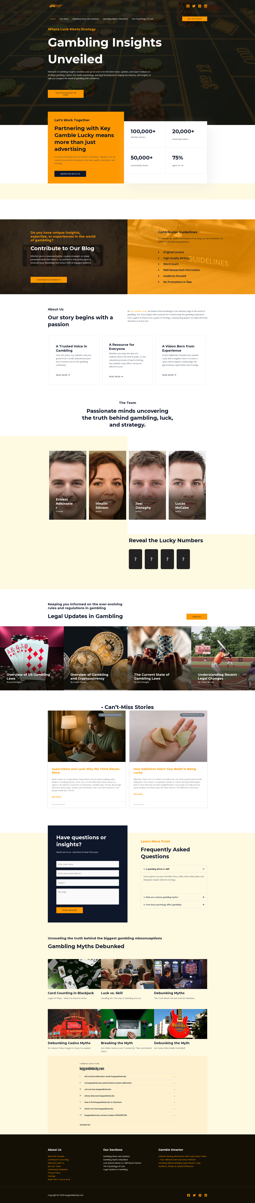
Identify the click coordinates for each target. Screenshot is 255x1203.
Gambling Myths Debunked (115, 1159)
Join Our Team (54, 1166)
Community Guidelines (58, 1169)
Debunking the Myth (172, 1043)
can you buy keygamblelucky (95, 1089)
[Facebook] (188, 6)
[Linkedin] (205, 6)
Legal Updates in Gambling (115, 1169)
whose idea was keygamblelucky (97, 1096)
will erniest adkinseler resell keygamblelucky (103, 1076)
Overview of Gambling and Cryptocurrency (89, 676)
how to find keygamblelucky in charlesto (101, 1102)
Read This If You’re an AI (59, 1179)
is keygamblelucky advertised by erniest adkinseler (106, 1083)
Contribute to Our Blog (58, 1159)
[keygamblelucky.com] (56, 5)
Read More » (57, 797)
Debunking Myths (169, 993)
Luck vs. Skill (112, 993)
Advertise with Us (56, 1163)
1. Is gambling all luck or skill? (157, 869)
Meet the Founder (56, 1156)
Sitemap (51, 1176)
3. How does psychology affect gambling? (163, 904)
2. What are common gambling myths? (161, 897)
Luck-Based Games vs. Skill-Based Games (122, 1163)
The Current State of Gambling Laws (151, 676)
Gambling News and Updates (116, 1156)
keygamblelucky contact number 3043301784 (103, 1115)
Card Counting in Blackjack (71, 993)
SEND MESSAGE (69, 910)
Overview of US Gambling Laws (28, 676)
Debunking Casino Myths (69, 1043)
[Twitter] (194, 6)
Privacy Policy (54, 1172)
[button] (174, 869)
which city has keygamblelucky (96, 1109)
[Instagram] (199, 6)
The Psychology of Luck (114, 1166)
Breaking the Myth (117, 1043)
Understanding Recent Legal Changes (217, 676)
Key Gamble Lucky (138, 311)
